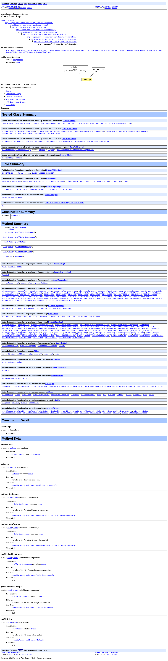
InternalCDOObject (43, 52)
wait (46, 354)
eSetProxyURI (94, 317)
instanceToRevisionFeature (35, 300)
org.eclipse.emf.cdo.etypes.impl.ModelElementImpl (45, 35)
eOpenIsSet (43, 334)
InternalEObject (12, 52)
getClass (21, 354)
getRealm (5, 275)
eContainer (16, 181)
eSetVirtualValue (29, 336)
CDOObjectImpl (69, 121)
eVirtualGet (133, 336)
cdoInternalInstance (87, 291)
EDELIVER (45, 181)
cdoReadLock (61, 295)
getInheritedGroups (23, 247)
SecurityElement (93, 50)
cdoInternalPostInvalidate (151, 291)
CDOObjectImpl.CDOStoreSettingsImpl (78, 124)
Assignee (76, 50)
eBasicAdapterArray (10, 346)
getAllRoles (20, 242)
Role (11, 242)
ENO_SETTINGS (7, 173)
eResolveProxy (105, 334)
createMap (44, 297)
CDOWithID (20, 50)
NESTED (11, 8)
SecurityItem (105, 50)
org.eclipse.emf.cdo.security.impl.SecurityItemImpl (54, 39)
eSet (125, 334)
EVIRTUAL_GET (7, 189)
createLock (33, 297)
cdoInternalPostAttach (107, 291)
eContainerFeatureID (31, 181)
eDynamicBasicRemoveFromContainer (43, 329)
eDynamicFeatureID (97, 329)
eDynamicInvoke (68, 330)
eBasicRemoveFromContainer (66, 325)
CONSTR (23, 8)
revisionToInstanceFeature (60, 300)
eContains (85, 327)
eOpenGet (33, 334)
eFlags (69, 181)
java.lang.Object (8, 20)
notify (29, 354)
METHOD (29, 8)
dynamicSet (85, 297)
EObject (121, 50)
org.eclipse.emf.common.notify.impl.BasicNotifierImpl (29, 23)
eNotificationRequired (47, 346)
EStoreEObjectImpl (69, 129)
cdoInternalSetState (152, 293)
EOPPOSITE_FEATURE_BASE (12, 198)
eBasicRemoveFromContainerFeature (94, 325)
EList (5, 232)
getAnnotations (41, 283)
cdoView (126, 295)
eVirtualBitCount (118, 336)
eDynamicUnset (8, 332)
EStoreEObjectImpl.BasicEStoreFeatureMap (55, 132)
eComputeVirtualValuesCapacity (124, 325)
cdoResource (83, 295)
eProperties (116, 181)
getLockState (7, 300)
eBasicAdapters (8, 317)
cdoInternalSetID (90, 293)
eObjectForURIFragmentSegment (14, 334)
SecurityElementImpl (62, 272)
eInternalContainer (79, 299)
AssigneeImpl (18, 60)
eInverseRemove (95, 332)
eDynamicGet (111, 329)
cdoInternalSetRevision (131, 293)
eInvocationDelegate (127, 332)
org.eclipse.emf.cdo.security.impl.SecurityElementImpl (51, 37)
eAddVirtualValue (9, 325)
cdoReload (72, 295)
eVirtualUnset (51, 338)
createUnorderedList (59, 297)
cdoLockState (36, 295)
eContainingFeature (32, 327)
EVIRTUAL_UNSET (67, 189)
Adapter (51, 150)
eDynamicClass (66, 329)
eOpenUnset (63, 334)
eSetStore (57, 309)
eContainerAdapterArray (12, 327)
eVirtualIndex (157, 336)
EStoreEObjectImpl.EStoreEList (88, 132)
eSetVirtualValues (46, 336)
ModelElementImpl (60, 280)
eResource (117, 334)
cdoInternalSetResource (109, 293)
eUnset (80, 336)
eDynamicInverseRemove (29, 330)
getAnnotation (27, 283)
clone (4, 354)
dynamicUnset (97, 297)
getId (4, 267)
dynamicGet (74, 297)
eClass (35, 317)
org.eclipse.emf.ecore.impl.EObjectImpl (29, 28)
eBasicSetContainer (123, 297)
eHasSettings (33, 309)
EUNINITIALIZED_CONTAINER (43, 173)
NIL (3, 206)
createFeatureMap (9, 297)
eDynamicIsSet (43, 299)
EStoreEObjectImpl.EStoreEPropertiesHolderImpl (127, 132)
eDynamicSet (124, 330)
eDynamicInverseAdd (150, 329)
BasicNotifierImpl (77, 147)
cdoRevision (95, 295)
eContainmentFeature (51, 327)
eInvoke (52, 317)
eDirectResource (28, 299)
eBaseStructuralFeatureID (42, 325)
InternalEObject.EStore (12, 158)
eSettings (19, 173)
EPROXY (125, 181)
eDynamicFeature (80, 329)
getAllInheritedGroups (24, 232)
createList (22, 297)
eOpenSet (53, 334)
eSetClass (71, 317)
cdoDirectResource (38, 291)
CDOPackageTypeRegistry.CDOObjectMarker (43, 50)
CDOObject (10, 50)
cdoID (50, 291)
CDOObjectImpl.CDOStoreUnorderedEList (112, 124)
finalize (11, 354)
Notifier (114, 50)
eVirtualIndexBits (9, 338)
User (11, 257)
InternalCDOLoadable (27, 52)
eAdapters (6, 181)
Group (83, 50)
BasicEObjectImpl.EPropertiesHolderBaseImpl (54, 142)
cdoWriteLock (136, 295)
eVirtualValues (78, 338)
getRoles (11, 267)
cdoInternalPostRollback (31, 293)
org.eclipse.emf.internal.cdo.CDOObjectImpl (39, 32)
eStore (27, 173)
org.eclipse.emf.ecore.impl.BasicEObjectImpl (28, 25)
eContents (95, 327)
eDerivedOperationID (126, 327)
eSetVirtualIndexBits (11, 336)
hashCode (18, 300)
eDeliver (44, 317)
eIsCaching (111, 299)
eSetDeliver (82, 317)
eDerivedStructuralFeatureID (14, 309)
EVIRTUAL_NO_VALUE (38, 189)
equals (120, 299)
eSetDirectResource (133, 299)
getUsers (18, 257)
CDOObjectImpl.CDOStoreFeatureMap (46, 124)
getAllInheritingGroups (25, 237)
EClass (11, 229)
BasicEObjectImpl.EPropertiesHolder (17, 142)
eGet (45, 332)
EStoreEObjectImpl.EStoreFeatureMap (17, 134)
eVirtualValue (65, 338)
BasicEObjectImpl (69, 139)
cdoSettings (107, 295)
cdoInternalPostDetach (129, 291)
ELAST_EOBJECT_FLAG (81, 181)
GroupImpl (15, 216)
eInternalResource (97, 299)
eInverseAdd (70, 332)
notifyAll (38, 354)
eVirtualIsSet (25, 338)
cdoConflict (23, 291)
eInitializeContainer (59, 299)
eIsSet (148, 332)
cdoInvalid (24, 295)
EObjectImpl (51, 178)
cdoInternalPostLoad (10, 293)
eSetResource (148, 299)
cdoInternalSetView (10, 295)
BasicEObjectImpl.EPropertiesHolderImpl (92, 142)
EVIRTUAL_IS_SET (21, 189)
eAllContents (23, 325)
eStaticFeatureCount (10, 283)
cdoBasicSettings (9, 291)
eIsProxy (61, 317)
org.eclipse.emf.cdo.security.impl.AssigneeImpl (55, 42)
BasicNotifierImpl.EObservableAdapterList (75, 150)
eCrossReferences (108, 327)
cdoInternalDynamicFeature (65, 291)
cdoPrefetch (49, 295)
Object (42, 150)
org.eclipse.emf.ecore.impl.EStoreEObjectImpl (36, 30)
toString (77, 300)
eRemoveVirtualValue (88, 334)
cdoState (117, 295)
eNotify (62, 346)
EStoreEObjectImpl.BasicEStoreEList (17, 132)
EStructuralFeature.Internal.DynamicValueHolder (143, 50)
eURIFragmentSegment (100, 336)
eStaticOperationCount (65, 336)
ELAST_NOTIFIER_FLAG (100, 181)
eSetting (137, 334)
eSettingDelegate (150, 334)
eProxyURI (74, 334)
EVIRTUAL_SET (53, 189)
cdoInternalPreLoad (72, 293)
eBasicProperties (23, 317)
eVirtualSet (38, 338)
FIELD (17, 8)
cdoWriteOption (150, 295)
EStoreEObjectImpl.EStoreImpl (48, 134)
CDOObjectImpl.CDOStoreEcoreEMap (16, 124)
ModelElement (66, 50)
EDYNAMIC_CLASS (57, 181)
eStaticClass (20, 227)
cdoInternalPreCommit (53, 293)
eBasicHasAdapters (28, 346)
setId (19, 267)
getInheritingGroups (23, 252)
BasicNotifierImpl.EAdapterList (15, 150)
